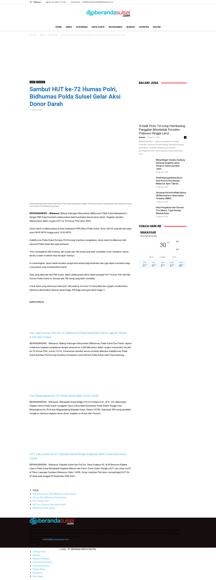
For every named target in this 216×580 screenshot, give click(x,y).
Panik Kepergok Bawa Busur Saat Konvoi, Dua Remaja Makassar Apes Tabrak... (169, 181)
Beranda (33, 35)
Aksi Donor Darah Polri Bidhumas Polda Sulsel (54, 493)
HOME (58, 26)
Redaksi (142, 137)
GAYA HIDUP (98, 26)
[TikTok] (179, 2)
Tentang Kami (39, 551)
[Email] (46, 116)
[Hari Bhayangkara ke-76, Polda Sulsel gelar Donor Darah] (81, 375)
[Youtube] (184, 2)
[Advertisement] (108, 58)
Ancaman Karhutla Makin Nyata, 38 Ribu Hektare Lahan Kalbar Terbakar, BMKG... (171, 195)
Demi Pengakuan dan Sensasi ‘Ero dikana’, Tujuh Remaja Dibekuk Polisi (170, 210)
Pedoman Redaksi (41, 558)
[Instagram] (174, 2)
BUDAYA (131, 26)
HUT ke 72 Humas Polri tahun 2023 (49, 504)
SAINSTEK (144, 26)
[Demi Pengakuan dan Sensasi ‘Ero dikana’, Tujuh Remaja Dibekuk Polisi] (146, 211)
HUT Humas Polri (41, 500)
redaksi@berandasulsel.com (55, 539)
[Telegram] (53, 116)
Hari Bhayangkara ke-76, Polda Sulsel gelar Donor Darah (64, 395)
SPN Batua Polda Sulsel (44, 507)
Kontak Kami (75, 2)
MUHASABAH (115, 26)
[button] (182, 27)
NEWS (69, 26)
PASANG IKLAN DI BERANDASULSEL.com (98, 2)
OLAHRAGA (82, 26)
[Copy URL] (59, 116)
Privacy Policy (39, 569)
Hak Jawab (38, 576)
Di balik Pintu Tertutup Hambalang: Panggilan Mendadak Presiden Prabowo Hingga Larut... (162, 129)
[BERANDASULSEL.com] (108, 14)
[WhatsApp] (39, 116)
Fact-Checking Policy (42, 562)
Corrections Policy (41, 565)
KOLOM (157, 26)
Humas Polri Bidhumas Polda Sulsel (49, 497)
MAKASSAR (52, 35)
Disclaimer (37, 572)
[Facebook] (170, 2)
